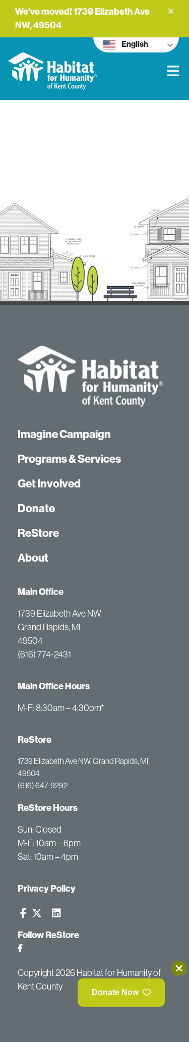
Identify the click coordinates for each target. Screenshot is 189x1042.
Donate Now (115, 992)
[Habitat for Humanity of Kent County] (82, 63)
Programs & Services (69, 459)
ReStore (38, 533)
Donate (36, 508)
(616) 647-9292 (43, 785)
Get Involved (49, 483)
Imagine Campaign (64, 434)
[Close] (178, 968)
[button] (171, 11)
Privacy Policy (47, 888)
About (33, 558)
